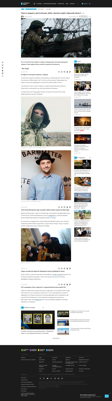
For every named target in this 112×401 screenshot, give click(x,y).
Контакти (23, 377)
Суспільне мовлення (26, 382)
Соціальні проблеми (84, 368)
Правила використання (27, 384)
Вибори (68, 359)
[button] (2, 62)
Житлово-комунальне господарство (72, 362)
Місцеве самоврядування (57, 366)
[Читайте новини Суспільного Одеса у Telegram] (55, 378)
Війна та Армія (41, 9)
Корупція (54, 357)
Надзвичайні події (84, 359)
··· (77, 4)
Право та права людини (43, 366)
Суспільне (57, 385)
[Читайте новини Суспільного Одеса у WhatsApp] (58, 378)
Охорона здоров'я (57, 362)
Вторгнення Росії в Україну (50, 3)
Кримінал (68, 357)
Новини (23, 357)
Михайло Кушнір (28, 16)
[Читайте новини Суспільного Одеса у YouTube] (47, 378)
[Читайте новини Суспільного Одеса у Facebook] (40, 378)
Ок (106, 396)
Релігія (54, 368)
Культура (72, 3)
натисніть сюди (57, 386)
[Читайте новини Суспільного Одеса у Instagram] (44, 378)
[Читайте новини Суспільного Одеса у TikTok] (62, 378)
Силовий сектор (70, 365)
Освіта (54, 359)
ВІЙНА (23, 9)
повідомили (52, 215)
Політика (41, 368)
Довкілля (41, 362)
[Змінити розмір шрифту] (90, 16)
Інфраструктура (83, 362)
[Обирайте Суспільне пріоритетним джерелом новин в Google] (2, 76)
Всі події (25, 68)
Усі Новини (39, 3)
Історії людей (48, 9)
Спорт (67, 3)
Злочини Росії (69, 368)
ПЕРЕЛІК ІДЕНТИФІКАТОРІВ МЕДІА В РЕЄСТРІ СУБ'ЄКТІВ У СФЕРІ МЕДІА (28, 394)
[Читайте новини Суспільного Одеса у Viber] (51, 378)
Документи (24, 388)
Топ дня (81, 371)
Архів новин (24, 379)
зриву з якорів (57, 274)
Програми (23, 391)
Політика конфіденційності (28, 386)
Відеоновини (69, 371)
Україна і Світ (61, 3)
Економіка (42, 359)
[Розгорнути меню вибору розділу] (34, 3)
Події (40, 357)
